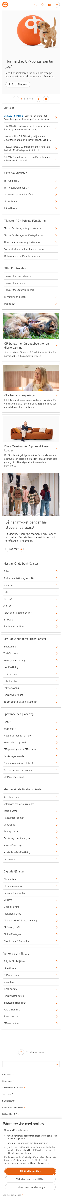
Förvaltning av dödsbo (15, 296)
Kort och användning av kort (17, 612)
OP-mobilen (9, 879)
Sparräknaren (11, 201)
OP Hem (7, 899)
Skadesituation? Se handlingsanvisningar (24, 249)
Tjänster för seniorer (14, 283)
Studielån (8, 585)
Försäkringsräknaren (13, 995)
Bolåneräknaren (11, 975)
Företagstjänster (11, 831)
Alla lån (7, 605)
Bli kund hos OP (12, 180)
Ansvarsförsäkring (12, 845)
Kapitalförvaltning (12, 913)
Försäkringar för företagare (16, 838)
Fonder (6, 721)
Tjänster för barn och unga (17, 276)
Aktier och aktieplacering (15, 742)
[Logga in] (49, 4)
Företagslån (9, 859)
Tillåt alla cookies (30, 1171)
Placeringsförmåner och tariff (18, 763)
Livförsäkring (10, 674)
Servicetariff (7, 1094)
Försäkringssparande (13, 756)
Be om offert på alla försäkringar (20, 701)
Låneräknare (10, 208)
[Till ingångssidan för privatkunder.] (5, 4)
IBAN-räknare (10, 988)
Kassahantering (11, 797)
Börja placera (10, 810)
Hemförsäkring (10, 667)
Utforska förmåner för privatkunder (22, 242)
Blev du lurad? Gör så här (16, 941)
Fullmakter (9, 303)
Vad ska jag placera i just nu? (18, 770)
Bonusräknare (10, 1016)
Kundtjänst (7, 1074)
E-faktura (8, 619)
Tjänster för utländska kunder (19, 289)
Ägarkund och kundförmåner (18, 194)
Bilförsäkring (9, 646)
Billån (6, 592)
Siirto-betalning (11, 906)
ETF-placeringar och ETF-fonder (19, 749)
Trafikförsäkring (11, 653)
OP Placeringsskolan (13, 777)
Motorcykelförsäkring (14, 660)
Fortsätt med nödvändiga (30, 1187)
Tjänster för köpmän (13, 817)
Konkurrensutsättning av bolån (18, 578)
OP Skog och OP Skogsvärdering (20, 920)
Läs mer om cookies (12, 1195)
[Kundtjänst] (42, 4)
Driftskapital (9, 824)
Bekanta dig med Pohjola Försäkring (22, 256)
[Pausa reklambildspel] (46, 99)
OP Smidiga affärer (13, 927)
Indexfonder (9, 728)
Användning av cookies (12, 1087)
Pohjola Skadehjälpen (14, 961)
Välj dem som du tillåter (30, 1179)
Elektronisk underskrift (14, 893)
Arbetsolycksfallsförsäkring (16, 852)
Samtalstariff (8, 1101)
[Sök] (35, 4)
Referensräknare (11, 1009)
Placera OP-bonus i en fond (17, 735)
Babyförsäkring (11, 688)
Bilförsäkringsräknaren (14, 1002)
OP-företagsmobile (12, 886)
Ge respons (7, 1081)
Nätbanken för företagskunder (18, 804)
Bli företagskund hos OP (16, 187)
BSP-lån (7, 598)
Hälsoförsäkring (11, 681)
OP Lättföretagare (12, 934)
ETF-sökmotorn (11, 1023)
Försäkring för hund (13, 694)
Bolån (6, 571)
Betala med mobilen (13, 626)
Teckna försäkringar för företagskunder (23, 235)
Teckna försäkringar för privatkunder (22, 228)
